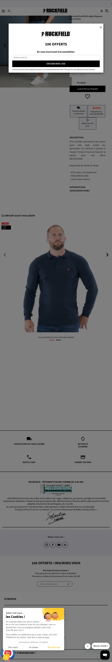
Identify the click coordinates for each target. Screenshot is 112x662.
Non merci (13, 647)
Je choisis (33, 647)
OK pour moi (54, 647)
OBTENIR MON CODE (55, 63)
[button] (6, 657)
